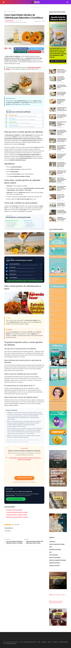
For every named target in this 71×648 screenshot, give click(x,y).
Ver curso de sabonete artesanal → (16, 499)
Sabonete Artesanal (9, 20)
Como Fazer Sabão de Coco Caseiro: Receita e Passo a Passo (62, 116)
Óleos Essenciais (53, 555)
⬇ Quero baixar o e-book (24, 478)
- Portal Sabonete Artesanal (10, 643)
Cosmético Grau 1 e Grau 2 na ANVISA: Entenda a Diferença (61, 204)
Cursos (38, 641)
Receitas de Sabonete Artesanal (20, 22)
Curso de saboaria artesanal (57, 544)
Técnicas (49, 641)
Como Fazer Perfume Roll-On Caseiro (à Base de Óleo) (61, 86)
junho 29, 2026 (18, 20)
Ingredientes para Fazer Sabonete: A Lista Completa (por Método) (62, 109)
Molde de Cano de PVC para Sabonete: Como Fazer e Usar (61, 172)
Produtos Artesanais (12, 11)
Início (21, 641)
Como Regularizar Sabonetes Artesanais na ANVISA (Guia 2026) (61, 211)
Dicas (50, 547)
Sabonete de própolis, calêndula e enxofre (17, 514)
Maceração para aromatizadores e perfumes (17, 517)
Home (5, 11)
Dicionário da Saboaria (55, 549)
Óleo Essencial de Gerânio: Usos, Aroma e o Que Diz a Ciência (62, 71)
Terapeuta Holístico (54, 565)
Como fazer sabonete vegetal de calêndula (17, 512)
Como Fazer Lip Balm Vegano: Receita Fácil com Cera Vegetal (61, 93)
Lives (50, 552)
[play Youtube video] (24, 303)
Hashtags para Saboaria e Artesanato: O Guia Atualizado (61, 218)
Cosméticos (52, 541)
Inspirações (44, 641)
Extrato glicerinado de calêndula (14, 510)
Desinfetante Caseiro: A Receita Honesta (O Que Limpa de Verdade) (62, 140)
